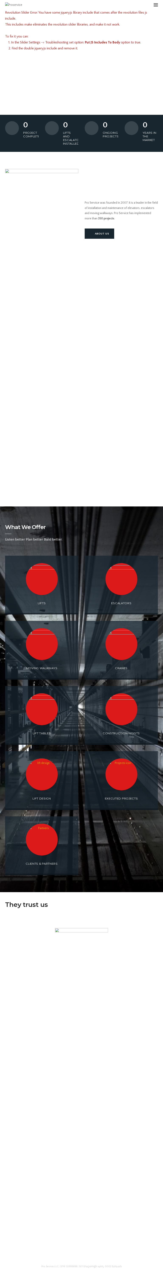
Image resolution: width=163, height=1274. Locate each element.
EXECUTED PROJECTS (121, 798)
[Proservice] (13, 4)
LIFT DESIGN (41, 798)
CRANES (121, 668)
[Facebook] (74, 1256)
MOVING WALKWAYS (42, 668)
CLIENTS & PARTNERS (42, 863)
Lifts (42, 603)
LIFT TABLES (42, 733)
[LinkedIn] (82, 1256)
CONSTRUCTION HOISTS (121, 733)
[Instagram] (89, 1256)
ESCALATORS (121, 603)
